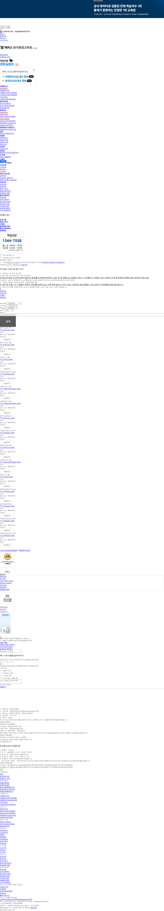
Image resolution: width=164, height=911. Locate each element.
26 (16, 550)
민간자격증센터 (5, 210)
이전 (2, 27)
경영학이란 (4, 138)
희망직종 (3, 303)
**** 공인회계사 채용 (7, 374)
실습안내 (3, 176)
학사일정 (3, 197)
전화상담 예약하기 (6, 649)
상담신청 (24, 265)
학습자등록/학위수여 (7, 787)
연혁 (1, 774)
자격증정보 (4, 839)
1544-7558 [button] (3, 642)
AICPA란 (3, 837)
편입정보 (3, 843)
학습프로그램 (4, 204)
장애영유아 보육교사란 (8, 123)
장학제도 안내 (5, 778)
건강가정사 (4, 97)
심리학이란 (4, 149)
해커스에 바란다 (5, 863)
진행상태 (3, 308)
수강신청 (3, 167)
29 (21, 550)
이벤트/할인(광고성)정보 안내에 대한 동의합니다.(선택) (22, 262)
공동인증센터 (4, 199)
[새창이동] (12, 253)
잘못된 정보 (7, 671)
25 (14, 550)
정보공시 (3, 893)
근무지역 (3, 306)
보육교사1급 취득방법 (7, 121)
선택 (1, 310)
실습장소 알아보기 (6, 178)
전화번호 (3, 265)
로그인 (2, 34)
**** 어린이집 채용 (6, 359)
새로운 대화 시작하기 (7, 644)
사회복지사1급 (5, 57)
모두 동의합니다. (9, 255)
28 (20, 550)
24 (12, 550)
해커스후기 (4, 861)
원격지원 (3, 576)
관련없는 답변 (8, 673)
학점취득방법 (4, 785)
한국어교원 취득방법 (7, 106)
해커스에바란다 (5, 191)
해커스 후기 (4, 189)
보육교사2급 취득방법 (7, 116)
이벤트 (2, 224)
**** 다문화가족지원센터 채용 (10, 389)
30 (23, 550)
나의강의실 (4, 40)
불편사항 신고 (5, 895)
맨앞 (2, 550)
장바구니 (3, 38)
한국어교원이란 (5, 103)
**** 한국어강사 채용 (7, 330)
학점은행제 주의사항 (7, 789)
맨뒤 (28, 550)
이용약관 (3, 889)
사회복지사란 (4, 90)
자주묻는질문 (4, 206)
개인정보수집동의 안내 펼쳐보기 (53, 262)
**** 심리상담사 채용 (7, 506)
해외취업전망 (4, 108)
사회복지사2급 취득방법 (8, 93)
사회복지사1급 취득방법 (8, 95)
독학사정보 (4, 841)
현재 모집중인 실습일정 (8, 180)
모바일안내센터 (5, 202)
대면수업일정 (4, 119)
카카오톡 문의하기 (6, 647)
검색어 (2, 312)
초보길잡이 (4, 88)
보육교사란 (4, 114)
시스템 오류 (7, 676)
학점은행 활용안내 (6, 791)
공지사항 (3, 184)
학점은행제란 (4, 783)
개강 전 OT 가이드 (6, 581)
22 (9, 550)
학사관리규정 (4, 776)
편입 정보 (3, 144)
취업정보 (3, 186)
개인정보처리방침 (6, 891)
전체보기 (3, 291)
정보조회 (33, 908)
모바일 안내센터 (6, 583)
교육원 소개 (4, 887)
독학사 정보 (4, 142)
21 (7, 550)
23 (11, 550)
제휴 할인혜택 (5, 208)
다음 (8, 27)
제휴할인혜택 (4, 589)
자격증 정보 (4, 140)
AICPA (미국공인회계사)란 (9, 152)
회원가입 (3, 36)
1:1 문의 (3, 171)
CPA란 (2, 835)
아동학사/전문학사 (6, 125)
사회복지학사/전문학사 (8, 99)
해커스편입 (4, 55)
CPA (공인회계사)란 (7, 133)
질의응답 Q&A (5, 193)
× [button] (0, 636)
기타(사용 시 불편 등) (10, 678)
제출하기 (3, 687)
